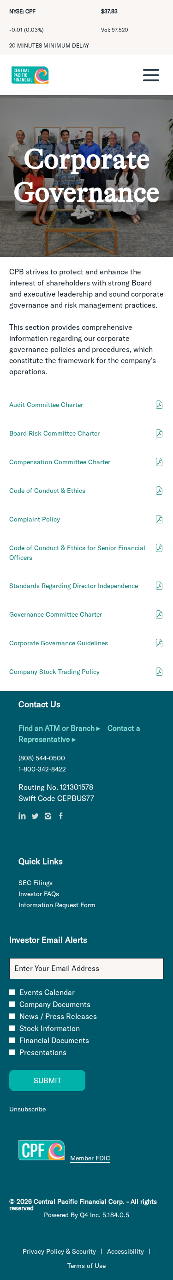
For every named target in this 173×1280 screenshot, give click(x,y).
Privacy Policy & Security (59, 1251)
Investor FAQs (49, 894)
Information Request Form (67, 905)
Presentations (42, 1052)
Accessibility (125, 1251)
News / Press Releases (58, 1016)
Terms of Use (86, 1266)
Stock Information (49, 1028)
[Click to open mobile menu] (151, 75)
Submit (47, 1080)
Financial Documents (54, 1040)
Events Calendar (47, 992)
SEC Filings (46, 883)
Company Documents (54, 1004)
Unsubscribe (27, 1109)
